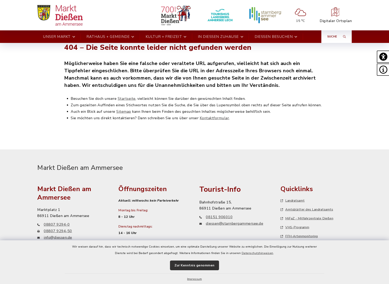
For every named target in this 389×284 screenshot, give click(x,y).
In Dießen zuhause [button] (218, 36)
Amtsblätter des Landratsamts (309, 209)
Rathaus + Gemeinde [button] (108, 36)
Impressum (194, 279)
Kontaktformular (214, 118)
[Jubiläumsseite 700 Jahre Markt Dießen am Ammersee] (175, 15)
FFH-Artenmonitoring (301, 236)
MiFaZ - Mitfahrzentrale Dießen (309, 218)
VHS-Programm (297, 227)
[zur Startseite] (60, 15)
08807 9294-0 (57, 224)
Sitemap (123, 111)
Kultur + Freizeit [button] (164, 36)
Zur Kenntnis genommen (194, 265)
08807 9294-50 (58, 231)
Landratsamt (295, 200)
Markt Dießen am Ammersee (80, 167)
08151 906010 (219, 217)
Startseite (127, 98)
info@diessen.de (58, 237)
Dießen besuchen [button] (274, 36)
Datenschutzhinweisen (257, 253)
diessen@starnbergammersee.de (234, 223)
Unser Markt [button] (57, 36)
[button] (383, 57)
